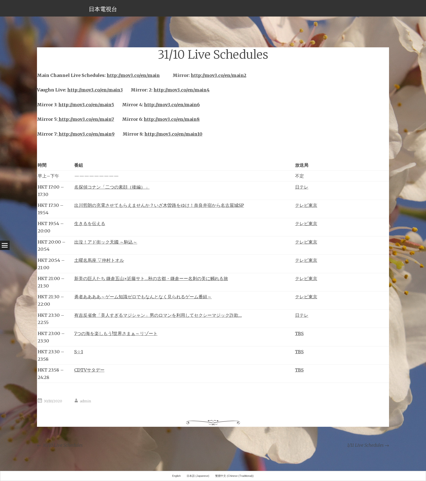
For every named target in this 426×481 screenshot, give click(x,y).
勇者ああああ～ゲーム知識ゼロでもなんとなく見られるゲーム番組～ (143, 297)
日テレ (301, 187)
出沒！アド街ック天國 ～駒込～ (105, 242)
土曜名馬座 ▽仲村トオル (99, 260)
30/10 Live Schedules (60, 445)
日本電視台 (103, 9)
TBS (299, 333)
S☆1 (78, 352)
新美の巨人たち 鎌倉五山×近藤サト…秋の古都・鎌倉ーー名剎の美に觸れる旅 (151, 278)
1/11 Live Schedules (368, 445)
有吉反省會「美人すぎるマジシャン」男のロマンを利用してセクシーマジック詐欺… (158, 315)
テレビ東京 (306, 205)
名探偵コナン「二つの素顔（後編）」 (112, 187)
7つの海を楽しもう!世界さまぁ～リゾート (116, 333)
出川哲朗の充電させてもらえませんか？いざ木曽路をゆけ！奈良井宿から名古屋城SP (159, 205)
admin (85, 401)
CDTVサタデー (89, 370)
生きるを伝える (89, 223)
